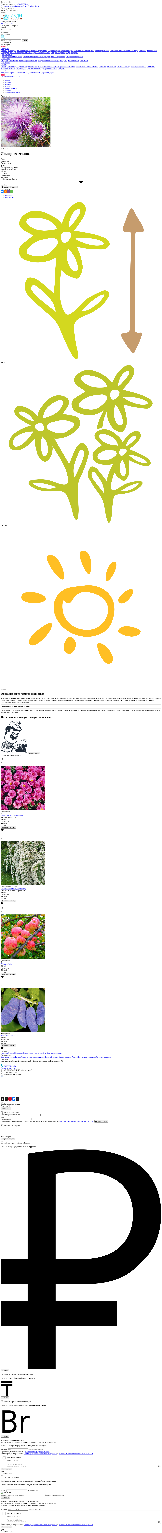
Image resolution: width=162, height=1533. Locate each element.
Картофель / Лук (40, 1053)
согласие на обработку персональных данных (76, 1454)
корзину (9, 187)
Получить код (6, 1469)
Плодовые (18, 1053)
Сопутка (50, 1053)
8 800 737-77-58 (22, 4)
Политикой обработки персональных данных (76, 1121)
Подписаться (6, 1108)
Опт (29, 6)
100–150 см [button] (5, 891)
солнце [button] (10, 817)
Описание (9, 196)
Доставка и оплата (8, 6)
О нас (25, 6)
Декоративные (27, 1053)
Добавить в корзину (8, 827)
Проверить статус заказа (86, 1057)
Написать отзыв (34, 753)
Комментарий (6, 1137)
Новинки (4, 1053)
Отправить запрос (8, 1139)
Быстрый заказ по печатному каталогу (29, 1057)
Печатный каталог (51, 1057)
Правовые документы (9, 1068)
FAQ (37, 6)
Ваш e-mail (5, 1106)
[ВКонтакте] (2, 191)
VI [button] (24, 891)
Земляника (57, 1053)
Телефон (4, 1449)
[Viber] (8, 191)
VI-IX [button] (15, 817)
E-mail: (3, 1491)
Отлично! (5, 1370)
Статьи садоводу (65, 1057)
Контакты (19, 6)
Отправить (5, 1497)
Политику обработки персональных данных (40, 1454)
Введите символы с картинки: (12, 1495)
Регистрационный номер (10, 1115)
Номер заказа (6, 1119)
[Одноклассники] (5, 191)
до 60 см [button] (4, 817)
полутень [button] (19, 891)
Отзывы (9, 198)
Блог (33, 6)
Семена (11, 1053)
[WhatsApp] (11, 191)
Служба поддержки (103, 1057)
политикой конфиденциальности (37, 1452)
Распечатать (5, 96)
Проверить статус (101, 1121)
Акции (74, 1057)
